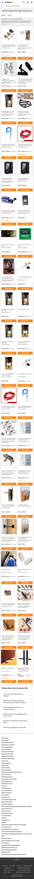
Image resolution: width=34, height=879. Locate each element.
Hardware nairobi (5, 740)
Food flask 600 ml (5, 820)
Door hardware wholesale (6, 747)
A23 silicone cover (5, 797)
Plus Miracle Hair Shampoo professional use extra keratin (13, 824)
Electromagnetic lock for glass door (9, 779)
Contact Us (19, 865)
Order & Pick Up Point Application (23, 872)
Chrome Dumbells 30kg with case (8, 799)
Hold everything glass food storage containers (11, 772)
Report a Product (7, 872)
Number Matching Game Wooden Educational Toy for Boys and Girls (16, 833)
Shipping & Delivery (28, 865)
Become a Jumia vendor (9, 870)
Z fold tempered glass (6, 788)
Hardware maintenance (6, 769)
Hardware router (4, 765)
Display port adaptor (5, 811)
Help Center (12, 865)
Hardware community (6, 763)
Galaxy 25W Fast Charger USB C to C (9, 847)
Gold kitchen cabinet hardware (8, 758)
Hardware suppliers (5, 767)
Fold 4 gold (3, 785)
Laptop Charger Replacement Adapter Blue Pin (11, 831)
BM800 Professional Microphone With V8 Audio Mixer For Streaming (16, 806)
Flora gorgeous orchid (6, 827)
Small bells (3, 822)
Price (9, 15)
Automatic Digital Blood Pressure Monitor (10, 845)
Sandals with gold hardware (7, 756)
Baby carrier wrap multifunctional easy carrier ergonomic (13, 854)
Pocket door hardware (6, 749)
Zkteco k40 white (5, 795)
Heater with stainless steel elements (9, 849)
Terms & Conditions (17, 874)
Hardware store (4, 738)
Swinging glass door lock (6, 776)
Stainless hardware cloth (6, 790)
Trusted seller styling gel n (7, 804)
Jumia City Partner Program (24, 870)
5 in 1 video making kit (6, 815)
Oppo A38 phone (5, 843)
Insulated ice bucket (5, 852)
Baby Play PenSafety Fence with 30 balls (10, 840)
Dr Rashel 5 (3, 817)
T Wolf (2, 836)
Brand (3, 15)
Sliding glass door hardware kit (8, 744)
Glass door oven (4, 760)
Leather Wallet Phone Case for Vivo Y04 (10, 829)
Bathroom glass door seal (7, 783)
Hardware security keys (6, 792)
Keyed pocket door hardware (7, 751)
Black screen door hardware (7, 753)
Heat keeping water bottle (6, 813)
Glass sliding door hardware (7, 742)
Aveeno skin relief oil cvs (6, 808)
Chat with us (5, 865)
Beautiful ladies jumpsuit (6, 801)
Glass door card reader (6, 774)
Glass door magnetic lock (6, 781)
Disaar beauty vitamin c (6, 838)
